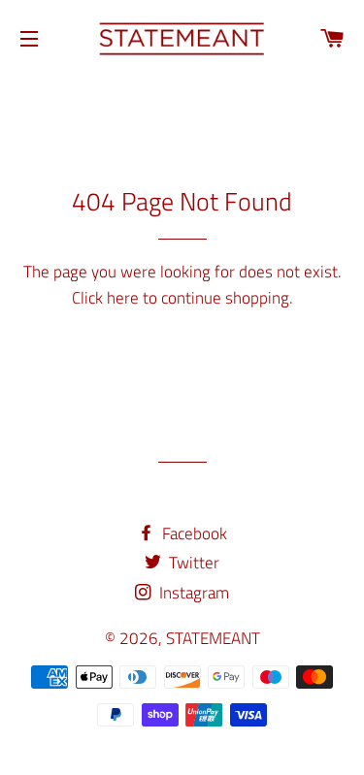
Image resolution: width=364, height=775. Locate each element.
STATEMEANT (213, 638)
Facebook (192, 533)
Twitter (192, 562)
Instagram (192, 592)
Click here (105, 297)
